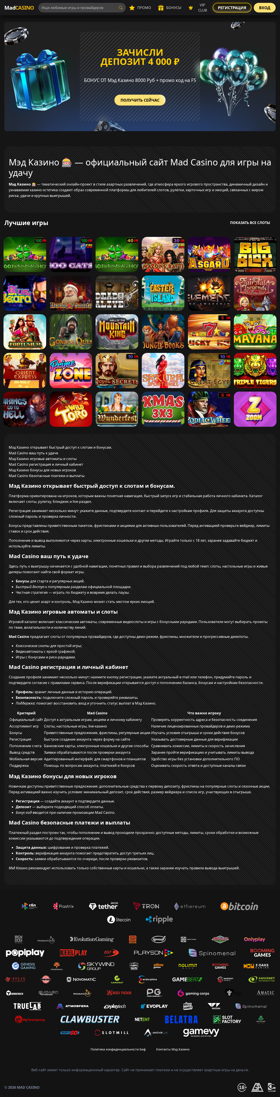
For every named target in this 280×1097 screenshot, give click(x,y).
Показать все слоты (250, 222)
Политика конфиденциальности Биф (118, 1049)
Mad (19, 7)
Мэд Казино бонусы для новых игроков (42, 470)
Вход (264, 7)
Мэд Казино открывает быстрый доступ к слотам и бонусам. (60, 447)
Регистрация (232, 7)
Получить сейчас (140, 100)
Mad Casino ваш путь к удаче (33, 453)
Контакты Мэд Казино (172, 1049)
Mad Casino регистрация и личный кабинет (46, 464)
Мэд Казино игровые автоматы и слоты (43, 458)
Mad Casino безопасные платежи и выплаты (46, 475)
